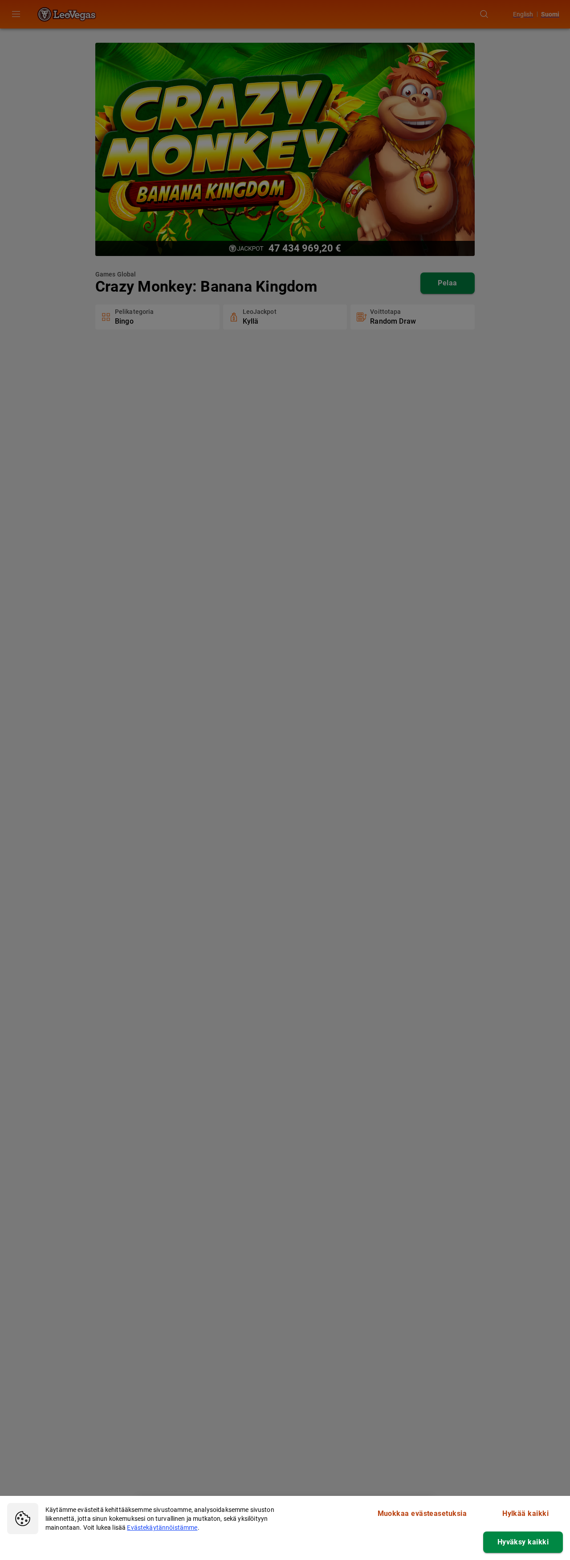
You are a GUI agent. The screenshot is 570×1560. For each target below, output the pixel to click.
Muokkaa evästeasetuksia (422, 1513)
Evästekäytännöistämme (162, 1527)
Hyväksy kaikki (523, 1542)
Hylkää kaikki (525, 1513)
